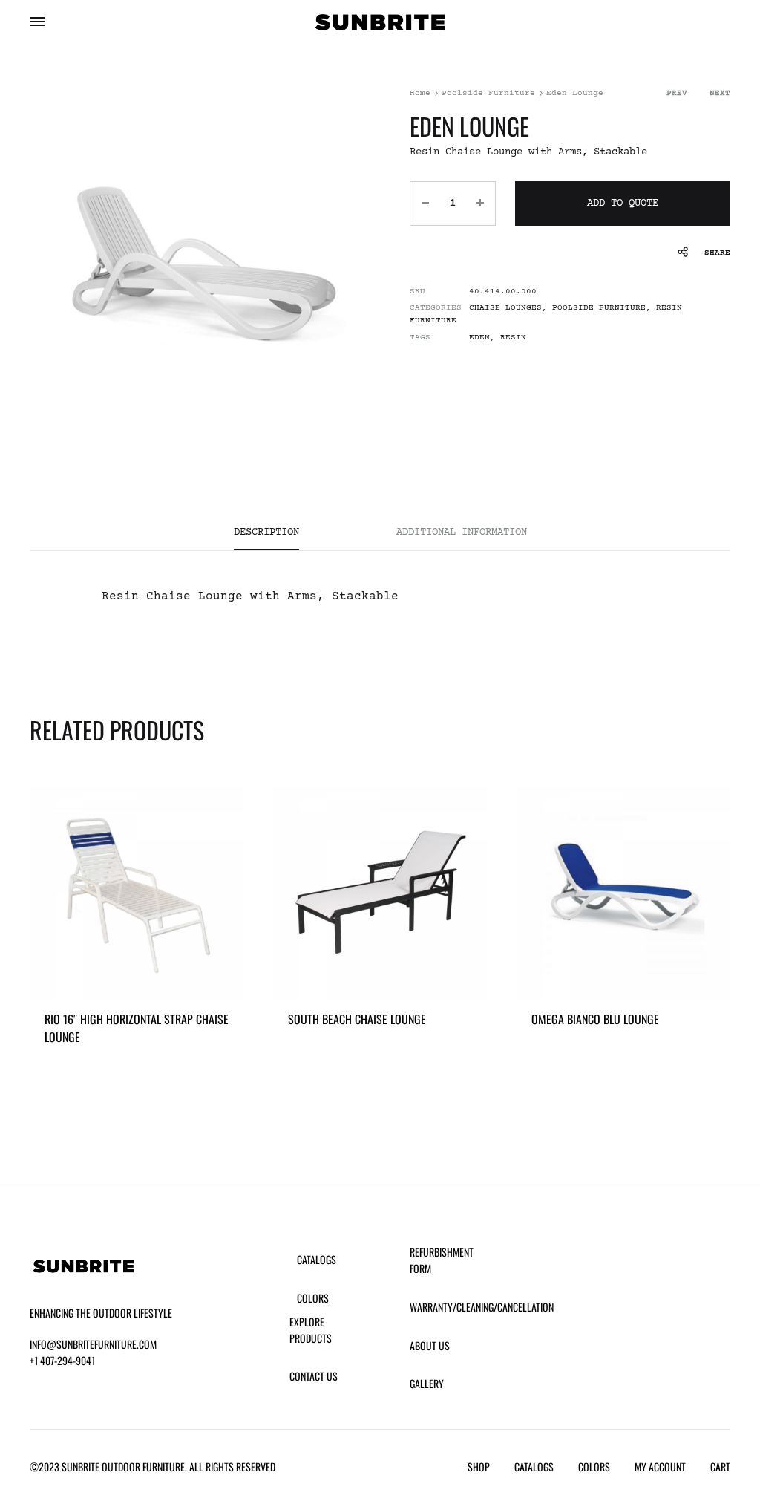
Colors (313, 1298)
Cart (720, 1466)
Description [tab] (266, 532)
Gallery (427, 1383)
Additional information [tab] (461, 532)
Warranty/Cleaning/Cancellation (482, 1307)
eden (479, 337)
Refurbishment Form (442, 1260)
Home (420, 93)
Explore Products (310, 1330)
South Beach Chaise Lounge (357, 1019)
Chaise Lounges (505, 308)
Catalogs (316, 1259)
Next (720, 93)
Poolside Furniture (488, 93)
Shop (479, 1466)
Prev (676, 93)
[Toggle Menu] (37, 24)
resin (513, 337)
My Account (660, 1466)
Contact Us (313, 1376)
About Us (430, 1345)
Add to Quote (622, 203)
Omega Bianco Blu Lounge (595, 1019)
